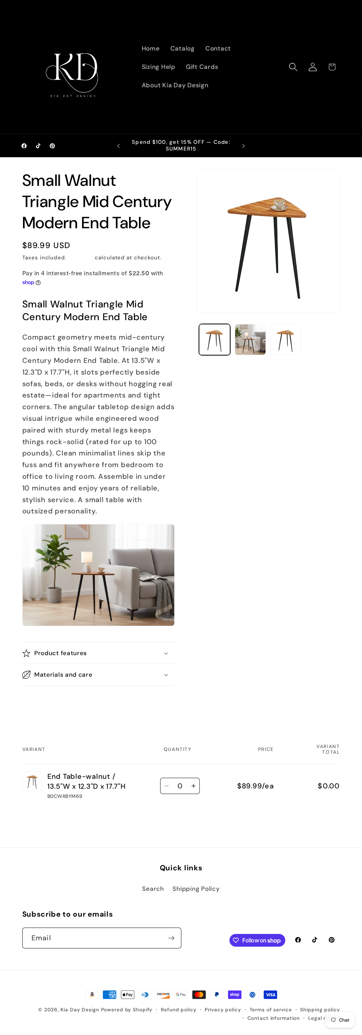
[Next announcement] (243, 145)
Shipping (80, 257)
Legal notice (324, 1018)
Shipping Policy (196, 889)
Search (153, 889)
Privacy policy (223, 1009)
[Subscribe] (171, 938)
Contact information (273, 1018)
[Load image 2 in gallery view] (250, 339)
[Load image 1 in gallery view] (214, 339)
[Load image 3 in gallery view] (285, 339)
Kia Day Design (79, 1009)
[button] (293, 67)
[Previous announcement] (118, 145)
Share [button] (38, 702)
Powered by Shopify (127, 1009)
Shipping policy (320, 1009)
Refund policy (178, 1009)
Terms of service (271, 1009)
